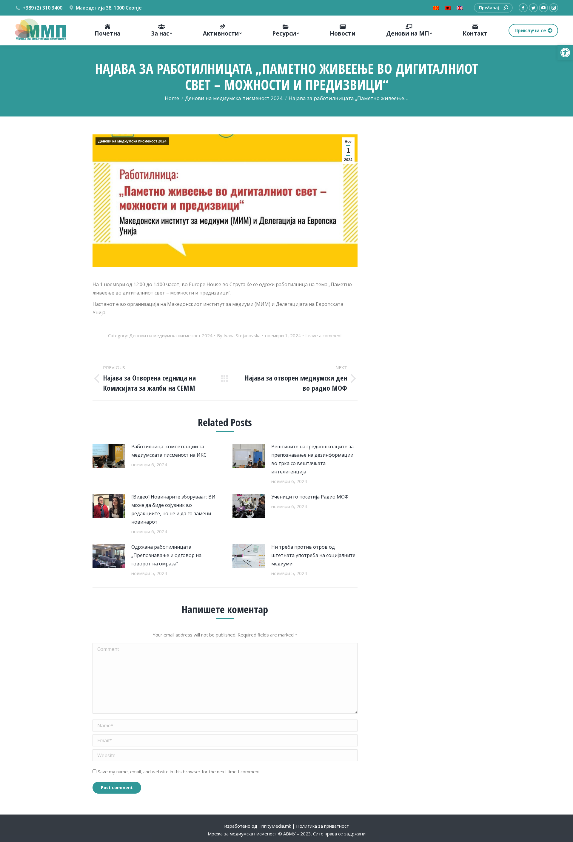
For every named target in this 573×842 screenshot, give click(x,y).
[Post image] (109, 456)
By (239, 335)
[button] (565, 52)
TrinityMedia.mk (274, 826)
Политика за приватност (322, 826)
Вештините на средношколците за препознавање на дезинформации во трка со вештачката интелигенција (312, 459)
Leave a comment (323, 335)
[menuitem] (107, 30)
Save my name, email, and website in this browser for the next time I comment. (179, 771)
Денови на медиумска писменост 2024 (132, 141)
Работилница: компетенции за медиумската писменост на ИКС (169, 450)
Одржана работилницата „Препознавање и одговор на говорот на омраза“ (166, 555)
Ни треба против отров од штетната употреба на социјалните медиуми (313, 555)
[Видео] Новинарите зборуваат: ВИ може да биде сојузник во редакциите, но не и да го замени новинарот (173, 509)
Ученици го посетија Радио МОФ (310, 496)
